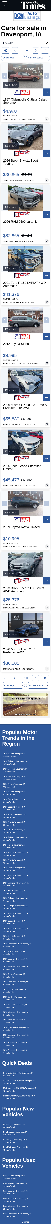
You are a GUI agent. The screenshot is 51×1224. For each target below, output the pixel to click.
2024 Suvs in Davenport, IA (14, 861)
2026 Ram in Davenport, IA (14, 785)
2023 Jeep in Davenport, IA (14, 922)
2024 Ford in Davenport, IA (14, 846)
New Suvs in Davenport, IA (14, 1125)
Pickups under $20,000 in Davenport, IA (19, 1097)
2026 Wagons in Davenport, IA (15, 853)
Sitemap (25, 1222)
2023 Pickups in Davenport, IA (15, 907)
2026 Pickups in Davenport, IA (15, 762)
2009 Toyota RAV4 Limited (21, 527)
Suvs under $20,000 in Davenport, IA (18, 1074)
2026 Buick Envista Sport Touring (20, 162)
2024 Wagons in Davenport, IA (15, 930)
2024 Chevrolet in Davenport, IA (16, 1028)
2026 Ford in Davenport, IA (14, 800)
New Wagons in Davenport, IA (15, 1141)
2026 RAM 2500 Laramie (20, 221)
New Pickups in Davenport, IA (15, 1133)
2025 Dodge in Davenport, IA (15, 990)
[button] (4, 76)
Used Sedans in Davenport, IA (15, 1192)
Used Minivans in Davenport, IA (16, 1207)
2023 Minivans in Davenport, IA (16, 1013)
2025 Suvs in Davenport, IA (14, 793)
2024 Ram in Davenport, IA (14, 975)
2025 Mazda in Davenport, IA (15, 1006)
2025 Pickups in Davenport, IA (15, 899)
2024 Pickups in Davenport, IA (15, 838)
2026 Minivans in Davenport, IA (16, 884)
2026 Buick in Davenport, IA (14, 815)
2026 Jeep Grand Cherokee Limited (22, 467)
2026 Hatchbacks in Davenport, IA (17, 945)
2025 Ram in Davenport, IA (14, 869)
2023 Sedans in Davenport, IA (15, 960)
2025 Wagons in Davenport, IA (15, 914)
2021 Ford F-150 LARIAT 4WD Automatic (24, 284)
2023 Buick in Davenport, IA (14, 998)
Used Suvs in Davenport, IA (14, 1177)
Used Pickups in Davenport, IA (15, 1184)
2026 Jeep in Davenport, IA (14, 777)
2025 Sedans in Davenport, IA (15, 1044)
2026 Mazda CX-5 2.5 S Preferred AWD (19, 651)
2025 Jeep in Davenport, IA (14, 808)
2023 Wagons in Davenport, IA (15, 876)
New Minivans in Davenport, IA (15, 1148)
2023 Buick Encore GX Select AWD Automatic (23, 590)
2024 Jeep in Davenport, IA (14, 937)
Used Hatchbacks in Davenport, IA (17, 1215)
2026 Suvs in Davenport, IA (14, 755)
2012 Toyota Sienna (16, 343)
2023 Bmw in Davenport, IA (14, 1021)
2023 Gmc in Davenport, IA (14, 952)
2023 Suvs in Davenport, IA (14, 823)
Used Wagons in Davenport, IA (15, 1200)
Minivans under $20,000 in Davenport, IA (19, 1089)
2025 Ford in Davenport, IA (14, 891)
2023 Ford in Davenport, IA (14, 831)
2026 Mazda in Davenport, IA (15, 770)
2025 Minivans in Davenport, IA (16, 1036)
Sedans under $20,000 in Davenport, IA (19, 1082)
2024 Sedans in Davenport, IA (15, 1051)
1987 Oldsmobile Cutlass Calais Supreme (25, 101)
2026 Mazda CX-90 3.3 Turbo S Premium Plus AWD (25, 406)
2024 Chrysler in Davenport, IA (15, 983)
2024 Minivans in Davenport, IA (16, 968)
